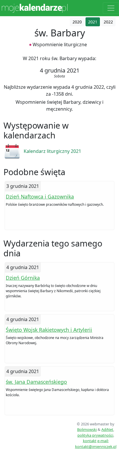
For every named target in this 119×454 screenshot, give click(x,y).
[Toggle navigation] (111, 8)
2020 (77, 22)
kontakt (89, 440)
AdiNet (107, 429)
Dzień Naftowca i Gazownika (40, 196)
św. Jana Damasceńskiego (36, 381)
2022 (108, 22)
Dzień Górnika (23, 277)
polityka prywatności (95, 435)
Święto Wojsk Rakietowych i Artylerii (49, 329)
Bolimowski (87, 429)
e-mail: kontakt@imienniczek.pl (95, 443)
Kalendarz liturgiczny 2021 (52, 151)
